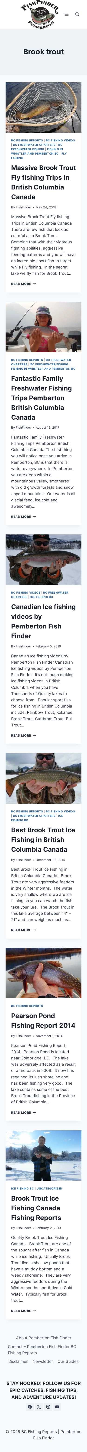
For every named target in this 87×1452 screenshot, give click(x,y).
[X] (39, 1407)
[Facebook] (30, 1407)
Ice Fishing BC (41, 597)
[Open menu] (66, 14)
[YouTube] (57, 1407)
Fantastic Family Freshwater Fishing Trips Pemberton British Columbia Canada (41, 398)
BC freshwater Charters (34, 144)
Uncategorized (49, 1188)
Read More (23, 284)
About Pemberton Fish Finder (43, 1338)
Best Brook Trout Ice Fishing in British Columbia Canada (43, 839)
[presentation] (43, 107)
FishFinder (23, 207)
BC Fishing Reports (27, 140)
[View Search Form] (77, 14)
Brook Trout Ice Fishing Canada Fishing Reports (36, 1208)
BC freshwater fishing (49, 364)
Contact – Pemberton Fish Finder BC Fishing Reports (42, 1349)
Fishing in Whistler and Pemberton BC (43, 368)
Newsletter (42, 1361)
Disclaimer (18, 1361)
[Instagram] (48, 1407)
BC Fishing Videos (60, 140)
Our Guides (68, 1361)
